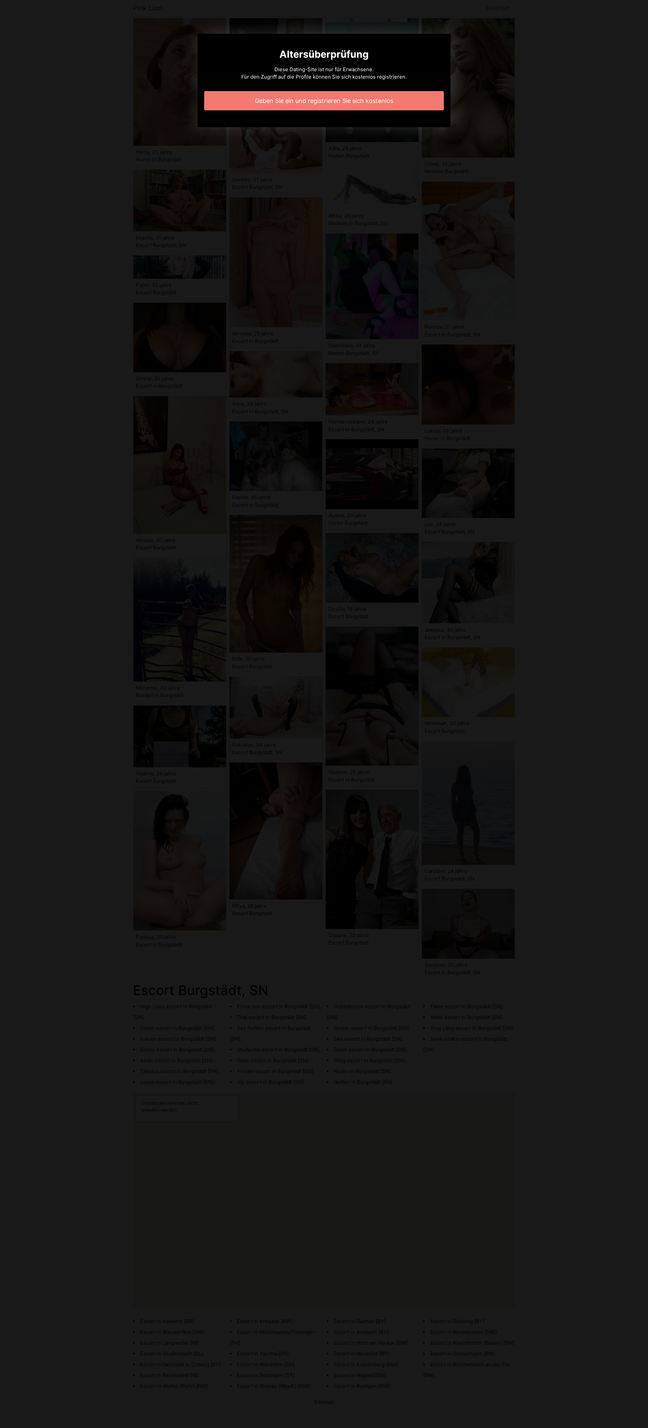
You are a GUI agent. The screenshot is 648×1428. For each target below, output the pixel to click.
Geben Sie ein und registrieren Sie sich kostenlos (324, 100)
